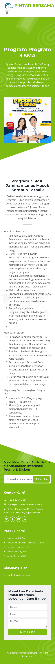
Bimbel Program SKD (19, 547)
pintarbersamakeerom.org (23, 652)
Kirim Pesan (27, 632)
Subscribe (41, 479)
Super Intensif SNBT (18, 555)
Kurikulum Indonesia (19, 575)
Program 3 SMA (16, 538)
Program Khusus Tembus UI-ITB (25, 542)
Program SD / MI (16, 551)
